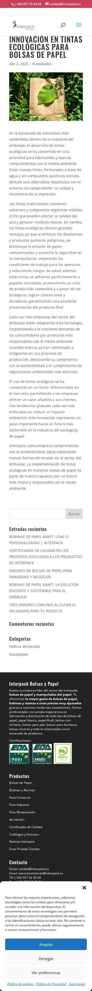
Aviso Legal (77, 984)
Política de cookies (20, 984)
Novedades (42, 63)
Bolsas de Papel (20, 783)
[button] (84, 887)
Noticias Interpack (22, 841)
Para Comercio (19, 797)
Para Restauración (22, 812)
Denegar (46, 958)
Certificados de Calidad (25, 827)
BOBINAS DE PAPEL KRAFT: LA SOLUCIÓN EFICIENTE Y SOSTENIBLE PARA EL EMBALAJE (44, 590)
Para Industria (19, 805)
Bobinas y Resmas (22, 790)
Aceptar (46, 944)
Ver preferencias (46, 972)
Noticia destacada (24, 646)
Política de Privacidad (51, 984)
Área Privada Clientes (24, 849)
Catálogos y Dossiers (24, 834)
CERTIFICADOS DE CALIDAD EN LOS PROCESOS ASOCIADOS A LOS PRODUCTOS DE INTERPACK (45, 556)
